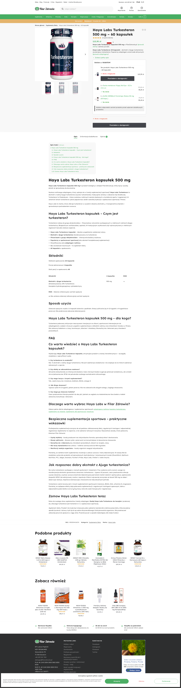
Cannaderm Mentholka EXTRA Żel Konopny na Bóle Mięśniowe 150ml (100, 561)
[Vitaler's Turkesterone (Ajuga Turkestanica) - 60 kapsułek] (143, 30)
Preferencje (166, 681)
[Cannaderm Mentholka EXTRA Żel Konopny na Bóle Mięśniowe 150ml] (100, 548)
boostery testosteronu (117, 409)
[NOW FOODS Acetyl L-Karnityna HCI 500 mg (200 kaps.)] (62, 595)
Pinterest (95, 649)
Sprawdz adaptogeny (100, 54)
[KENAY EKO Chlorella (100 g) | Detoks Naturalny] (81, 548)
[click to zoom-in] (61, 54)
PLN (138, 2)
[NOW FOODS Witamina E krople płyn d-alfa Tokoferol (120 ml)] (43, 595)
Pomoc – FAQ (68, 665)
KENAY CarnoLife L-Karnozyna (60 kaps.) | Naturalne (138, 560)
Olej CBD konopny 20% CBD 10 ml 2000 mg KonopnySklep (119, 607)
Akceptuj (117, 681)
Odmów (141, 681)
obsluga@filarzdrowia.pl (43, 660)
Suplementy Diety (51, 25)
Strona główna (39, 25)
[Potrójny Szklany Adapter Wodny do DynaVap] (100, 595)
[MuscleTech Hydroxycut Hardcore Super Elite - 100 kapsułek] (145, 30)
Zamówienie (142, 10)
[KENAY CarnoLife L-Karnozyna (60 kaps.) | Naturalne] (138, 548)
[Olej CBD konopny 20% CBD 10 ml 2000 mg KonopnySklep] (119, 595)
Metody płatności (70, 672)
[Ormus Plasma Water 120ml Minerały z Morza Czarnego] (119, 548)
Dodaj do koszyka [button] (43, 569)
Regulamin (59, 2)
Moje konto (68, 647)
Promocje (46, 2)
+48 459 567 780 (129, 2)
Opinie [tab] (102, 136)
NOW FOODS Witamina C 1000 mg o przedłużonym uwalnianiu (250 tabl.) (81, 608)
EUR (142, 2)
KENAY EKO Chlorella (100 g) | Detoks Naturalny (81, 560)
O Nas (52, 2)
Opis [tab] (75, 136)
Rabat (65, 2)
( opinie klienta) (107, 38)
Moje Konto (121, 10)
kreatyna (90, 411)
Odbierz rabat (69, 644)
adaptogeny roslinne (101, 409)
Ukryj (61, 145)
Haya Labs (112, 522)
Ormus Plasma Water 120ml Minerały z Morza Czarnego (119, 560)
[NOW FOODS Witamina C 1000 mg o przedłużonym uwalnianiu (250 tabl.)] (81, 595)
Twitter (94, 652)
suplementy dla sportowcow (76, 411)
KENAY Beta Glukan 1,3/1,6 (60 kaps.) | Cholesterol (43, 560)
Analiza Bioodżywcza (75, 2)
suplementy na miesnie (57, 411)
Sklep (36, 2)
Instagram (96, 647)
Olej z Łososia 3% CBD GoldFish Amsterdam (62, 560)
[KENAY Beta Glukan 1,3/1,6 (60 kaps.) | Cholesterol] (43, 548)
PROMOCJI (87, 21)
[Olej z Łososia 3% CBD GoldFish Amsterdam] (62, 548)
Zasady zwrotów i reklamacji (74, 662)
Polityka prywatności (71, 652)
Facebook (95, 644)
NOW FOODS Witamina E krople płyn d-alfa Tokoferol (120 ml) (43, 608)
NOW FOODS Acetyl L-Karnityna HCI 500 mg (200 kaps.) (62, 607)
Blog (41, 2)
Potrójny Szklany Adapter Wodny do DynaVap (100, 607)
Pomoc (131, 10)
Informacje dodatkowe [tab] (88, 136)
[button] (85, 54)
